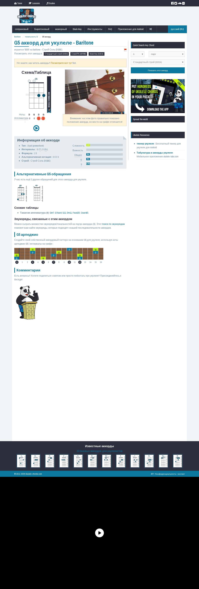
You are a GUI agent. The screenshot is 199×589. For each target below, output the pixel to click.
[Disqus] (84, 323)
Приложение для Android (130, 29)
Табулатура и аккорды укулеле (155, 152)
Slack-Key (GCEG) (96, 54)
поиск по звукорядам (113, 224)
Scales (51, 3)
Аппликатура (21, 118)
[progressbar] (104, 145)
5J (46, 149)
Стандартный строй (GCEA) (56, 54)
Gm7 (52, 212)
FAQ (110, 29)
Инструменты (95, 29)
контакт (181, 473)
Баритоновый (41, 29)
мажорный (61, 29)
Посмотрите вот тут (61, 63)
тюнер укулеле (146, 143)
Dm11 (69, 212)
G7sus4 (58, 212)
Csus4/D (84, 212)
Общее (78, 155)
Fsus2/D (76, 212)
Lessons (36, 3)
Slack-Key (77, 29)
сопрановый (21, 29)
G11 (64, 212)
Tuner (19, 3)
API (152, 473)
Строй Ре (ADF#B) (79, 54)
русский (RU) (177, 29)
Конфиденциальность (165, 473)
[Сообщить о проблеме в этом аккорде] (125, 49)
